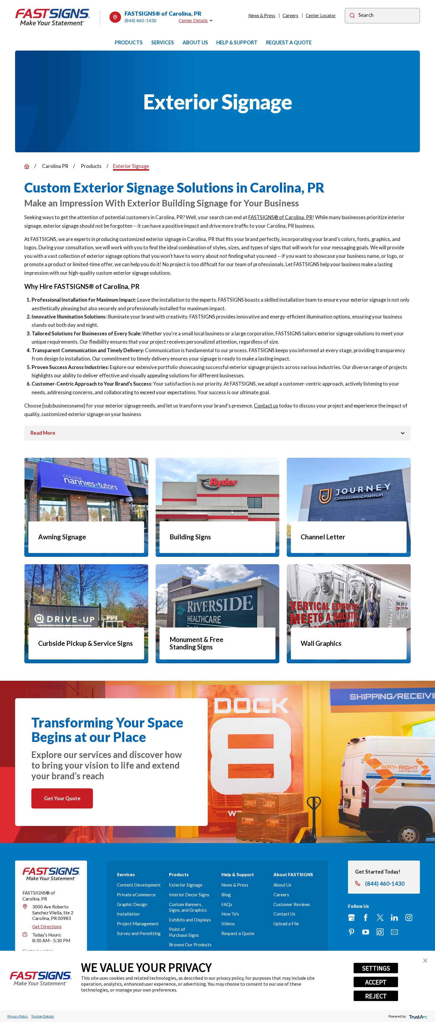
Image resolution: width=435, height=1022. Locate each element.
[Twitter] (380, 917)
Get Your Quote (62, 798)
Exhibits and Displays (190, 919)
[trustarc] (418, 1016)
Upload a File (286, 923)
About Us (282, 884)
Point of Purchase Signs (184, 931)
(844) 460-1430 (141, 20)
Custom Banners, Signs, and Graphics (188, 907)
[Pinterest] (351, 932)
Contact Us (284, 913)
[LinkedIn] (394, 917)
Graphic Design (132, 904)
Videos (228, 923)
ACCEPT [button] (375, 982)
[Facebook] (365, 917)
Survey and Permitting (139, 933)
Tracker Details (42, 1016)
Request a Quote (237, 933)
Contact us (266, 405)
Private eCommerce (136, 894)
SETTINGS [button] (376, 968)
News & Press (261, 15)
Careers (290, 15)
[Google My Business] (351, 917)
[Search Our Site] (352, 16)
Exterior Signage (185, 884)
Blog (226, 894)
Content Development (139, 884)
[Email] (394, 932)
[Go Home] (26, 166)
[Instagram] (408, 917)
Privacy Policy (17, 1016)
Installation (128, 913)
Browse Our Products (190, 944)
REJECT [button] (376, 996)
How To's (230, 913)
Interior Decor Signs (189, 894)
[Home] (52, 17)
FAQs (226, 904)
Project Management (138, 923)
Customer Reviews (291, 904)
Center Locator (321, 15)
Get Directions (47, 926)
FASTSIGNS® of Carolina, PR (280, 217)
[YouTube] (365, 932)
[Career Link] (380, 932)
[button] (425, 960)
